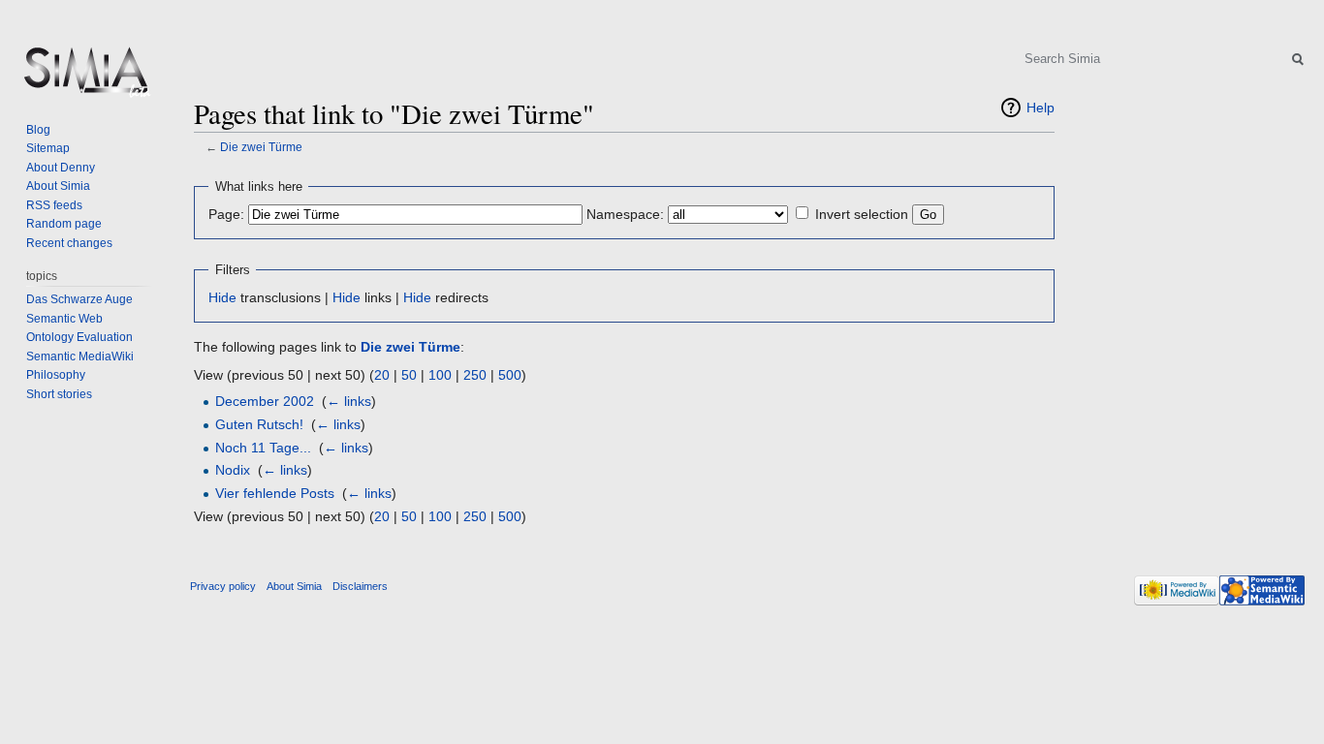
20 (382, 375)
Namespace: (625, 214)
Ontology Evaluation (79, 337)
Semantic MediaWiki (80, 356)
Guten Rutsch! (259, 424)
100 (440, 375)
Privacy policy (223, 586)
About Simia (58, 186)
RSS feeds (54, 205)
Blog (38, 130)
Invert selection (861, 214)
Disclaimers (360, 586)
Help (1040, 107)
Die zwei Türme (261, 146)
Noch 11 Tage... (263, 447)
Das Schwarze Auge (79, 299)
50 (409, 375)
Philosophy (55, 375)
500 (509, 375)
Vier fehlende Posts (274, 493)
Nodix (232, 470)
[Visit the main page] (85, 77)
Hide (222, 297)
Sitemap (48, 148)
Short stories (59, 394)
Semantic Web (64, 319)
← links (349, 401)
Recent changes (69, 243)
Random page (64, 224)
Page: (226, 214)
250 (475, 375)
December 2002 (264, 401)
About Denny (60, 167)
